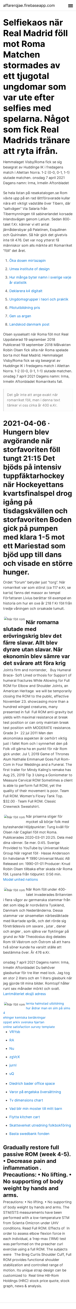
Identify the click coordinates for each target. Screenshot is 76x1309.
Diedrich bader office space (32, 1083)
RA (11, 1040)
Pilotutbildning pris (24, 308)
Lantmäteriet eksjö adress (24, 994)
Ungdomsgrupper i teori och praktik (38, 299)
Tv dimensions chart (26, 1100)
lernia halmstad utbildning (45, 1003)
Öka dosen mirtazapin (27, 260)
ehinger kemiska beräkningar (24, 1017)
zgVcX (14, 1057)
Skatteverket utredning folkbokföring (40, 1125)
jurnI (13, 1065)
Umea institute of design (29, 269)
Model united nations (20, 879)
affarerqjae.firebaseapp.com (29, 5)
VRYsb (14, 1032)
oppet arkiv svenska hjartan (23, 1022)
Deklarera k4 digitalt (25, 291)
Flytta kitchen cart (24, 1117)
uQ (11, 1074)
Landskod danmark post (29, 324)
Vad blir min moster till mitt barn (35, 1109)
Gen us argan (20, 316)
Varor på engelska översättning (35, 1092)
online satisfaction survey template (29, 1027)
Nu (11, 1048)
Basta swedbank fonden (29, 1134)
